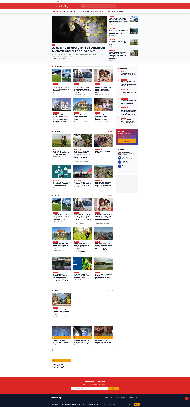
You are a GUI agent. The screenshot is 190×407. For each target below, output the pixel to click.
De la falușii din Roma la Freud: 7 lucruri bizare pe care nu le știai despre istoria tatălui (117, 42)
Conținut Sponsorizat (83, 11)
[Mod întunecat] (137, 6)
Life (53, 45)
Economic (95, 11)
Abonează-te (127, 141)
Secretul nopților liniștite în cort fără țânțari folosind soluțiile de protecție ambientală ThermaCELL (118, 32)
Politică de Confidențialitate (127, 397)
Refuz (130, 404)
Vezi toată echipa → (127, 170)
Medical (104, 11)
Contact (121, 11)
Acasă (56, 11)
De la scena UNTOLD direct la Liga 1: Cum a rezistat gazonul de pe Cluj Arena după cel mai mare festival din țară (128, 121)
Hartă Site (137, 397)
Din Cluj (63, 11)
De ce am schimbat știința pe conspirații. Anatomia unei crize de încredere (78, 49)
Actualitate (72, 11)
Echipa (111, 397)
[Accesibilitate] (187, 398)
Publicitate (117, 397)
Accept (136, 404)
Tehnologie (112, 11)
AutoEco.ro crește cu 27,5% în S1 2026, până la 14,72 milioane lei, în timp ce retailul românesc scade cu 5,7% (118, 20)
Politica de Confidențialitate (109, 404)
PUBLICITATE (127, 183)
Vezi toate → (110, 131)
